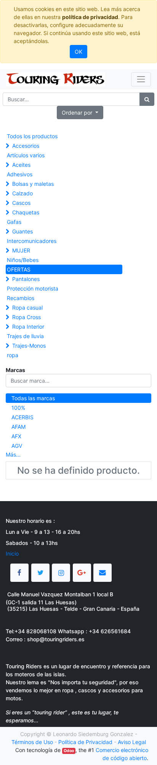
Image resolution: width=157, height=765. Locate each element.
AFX (16, 436)
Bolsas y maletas (33, 183)
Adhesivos (19, 174)
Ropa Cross (26, 317)
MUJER (21, 250)
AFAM (18, 426)
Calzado (22, 193)
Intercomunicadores (31, 241)
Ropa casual (27, 307)
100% (18, 407)
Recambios (20, 298)
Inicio (12, 553)
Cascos (21, 203)
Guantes (22, 231)
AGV (16, 445)
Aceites (21, 164)
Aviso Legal (132, 742)
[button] (80, 112)
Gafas (14, 222)
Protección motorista (32, 288)
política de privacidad (90, 17)
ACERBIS (22, 417)
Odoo (69, 750)
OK (78, 51)
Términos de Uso (32, 742)
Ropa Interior (28, 326)
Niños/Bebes (22, 260)
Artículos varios (26, 155)
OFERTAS (18, 269)
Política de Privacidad (85, 742)
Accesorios (25, 145)
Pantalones (26, 279)
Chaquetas (25, 212)
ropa (12, 355)
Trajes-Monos (29, 345)
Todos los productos (32, 136)
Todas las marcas (33, 398)
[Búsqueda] (146, 99)
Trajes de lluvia (25, 336)
